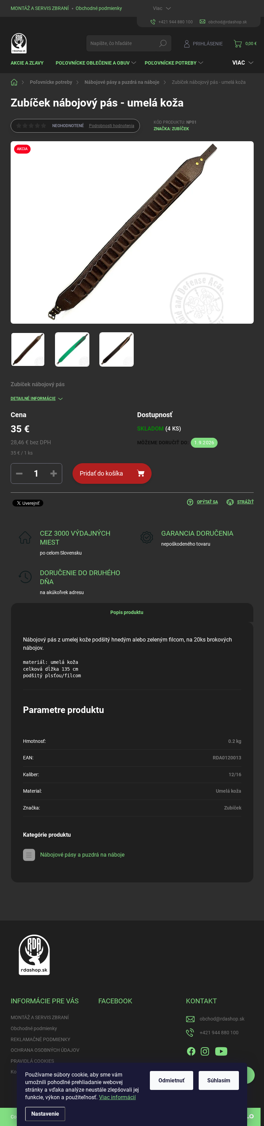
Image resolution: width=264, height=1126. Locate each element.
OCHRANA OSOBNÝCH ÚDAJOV (45, 1050)
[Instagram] (205, 1050)
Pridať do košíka (101, 473)
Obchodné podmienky (99, 8)
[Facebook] (191, 1050)
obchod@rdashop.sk (222, 1019)
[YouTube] (221, 1050)
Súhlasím (218, 1080)
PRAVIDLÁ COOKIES (32, 1061)
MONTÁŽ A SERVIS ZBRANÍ (40, 8)
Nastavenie (45, 1114)
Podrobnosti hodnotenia (111, 125)
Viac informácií (117, 1097)
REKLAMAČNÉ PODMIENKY (40, 1039)
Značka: (171, 128)
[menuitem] (30, 63)
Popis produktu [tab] (126, 612)
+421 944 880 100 (219, 1032)
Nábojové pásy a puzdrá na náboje (82, 854)
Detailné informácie (33, 398)
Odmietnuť (171, 1080)
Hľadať (162, 43)
